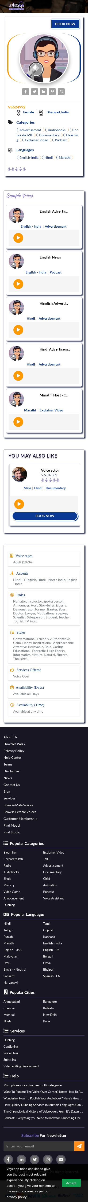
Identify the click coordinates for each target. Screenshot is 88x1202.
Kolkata (48, 1008)
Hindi (7, 923)
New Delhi (50, 1015)
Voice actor (49, 470)
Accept (71, 1183)
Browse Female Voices (20, 812)
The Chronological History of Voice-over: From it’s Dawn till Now (43, 1111)
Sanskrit (9, 976)
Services (9, 798)
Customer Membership (20, 819)
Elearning (10, 852)
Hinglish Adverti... (54, 303)
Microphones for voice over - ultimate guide (33, 1085)
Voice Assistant (53, 898)
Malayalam (11, 956)
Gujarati (48, 930)
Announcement (14, 898)
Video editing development (21, 1066)
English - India (52, 943)
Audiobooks (11, 872)
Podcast (48, 892)
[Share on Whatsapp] (61, 91)
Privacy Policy (14, 751)
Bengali (48, 956)
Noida (7, 1021)
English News (50, 257)
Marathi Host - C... (54, 395)
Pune (46, 1021)
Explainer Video (53, 852)
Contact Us (12, 785)
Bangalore (50, 1001)
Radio (7, 865)
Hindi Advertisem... (55, 349)
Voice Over (11, 1053)
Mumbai (9, 1015)
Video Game (12, 892)
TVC (46, 859)
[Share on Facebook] (25, 91)
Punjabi (8, 937)
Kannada (49, 937)
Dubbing (9, 905)
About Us (10, 737)
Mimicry (9, 885)
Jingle (7, 878)
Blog (7, 791)
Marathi (9, 943)
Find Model (12, 825)
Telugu (8, 930)
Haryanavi (11, 982)
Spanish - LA (51, 976)
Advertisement (53, 865)
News (8, 778)
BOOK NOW (65, 24)
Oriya (47, 963)
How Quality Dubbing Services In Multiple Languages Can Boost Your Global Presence (43, 1105)
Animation (50, 885)
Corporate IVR (13, 859)
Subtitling (10, 1059)
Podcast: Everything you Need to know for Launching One (42, 1118)
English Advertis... (54, 211)
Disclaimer (11, 771)
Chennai (9, 1008)
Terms (8, 764)
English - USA (13, 950)
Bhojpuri (48, 969)
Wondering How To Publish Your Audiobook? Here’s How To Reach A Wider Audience (43, 1098)
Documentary (52, 872)
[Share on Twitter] (34, 91)
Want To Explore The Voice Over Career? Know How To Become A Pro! (43, 1092)
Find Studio (12, 832)
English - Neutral (15, 969)
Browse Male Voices (18, 805)
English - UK (51, 950)
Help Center (12, 757)
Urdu (7, 963)
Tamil (46, 923)
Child (46, 878)
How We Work (14, 744)
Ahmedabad (12, 1001)
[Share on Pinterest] (52, 91)
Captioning (11, 1046)
